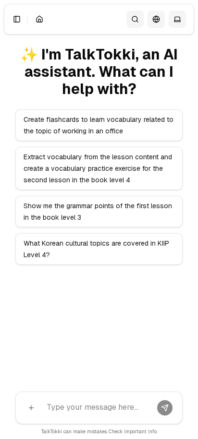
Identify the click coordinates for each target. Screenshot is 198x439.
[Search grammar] (135, 19)
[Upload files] (31, 407)
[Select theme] (177, 19)
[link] (39, 19)
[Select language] (156, 19)
